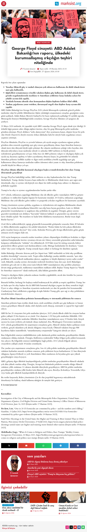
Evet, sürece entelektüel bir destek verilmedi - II (12, 509)
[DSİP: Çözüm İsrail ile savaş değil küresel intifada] (46, 497)
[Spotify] (83, 527)
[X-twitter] (71, 527)
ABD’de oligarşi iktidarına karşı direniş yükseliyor (47, 461)
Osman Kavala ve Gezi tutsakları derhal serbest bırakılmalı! (68, 508)
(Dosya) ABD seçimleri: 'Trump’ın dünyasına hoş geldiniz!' (51, 474)
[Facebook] (79, 527)
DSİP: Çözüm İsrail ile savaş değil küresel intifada (42, 507)
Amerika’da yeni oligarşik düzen (40, 468)
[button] (57, 4)
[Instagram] (67, 527)
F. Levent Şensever (29, 69)
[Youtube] (75, 527)
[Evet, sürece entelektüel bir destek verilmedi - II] (18, 497)
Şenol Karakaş (8, 505)
